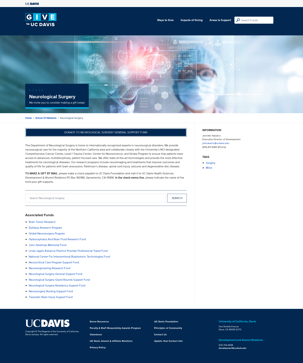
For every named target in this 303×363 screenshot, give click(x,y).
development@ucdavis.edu (232, 348)
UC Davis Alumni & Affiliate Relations (111, 341)
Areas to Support (220, 20)
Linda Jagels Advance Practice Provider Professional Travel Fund (68, 251)
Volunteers (96, 334)
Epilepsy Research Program (45, 228)
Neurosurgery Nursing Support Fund (51, 291)
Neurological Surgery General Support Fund (55, 274)
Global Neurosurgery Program (47, 233)
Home (28, 118)
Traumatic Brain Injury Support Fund (51, 297)
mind (209, 168)
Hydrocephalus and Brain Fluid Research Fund (57, 239)
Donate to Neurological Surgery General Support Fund (105, 132)
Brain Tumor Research (42, 222)
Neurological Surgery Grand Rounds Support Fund (59, 280)
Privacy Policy (98, 347)
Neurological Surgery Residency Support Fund (57, 285)
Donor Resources (99, 321)
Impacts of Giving (192, 20)
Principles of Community (168, 328)
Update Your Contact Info (168, 341)
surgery (210, 163)
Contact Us (160, 334)
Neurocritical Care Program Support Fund (54, 262)
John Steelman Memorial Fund (47, 245)
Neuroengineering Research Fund (49, 268)
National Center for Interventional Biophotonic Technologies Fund (69, 257)
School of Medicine (45, 118)
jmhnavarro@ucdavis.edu (215, 143)
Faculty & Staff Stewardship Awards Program (115, 328)
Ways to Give (165, 20)
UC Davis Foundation (166, 321)
